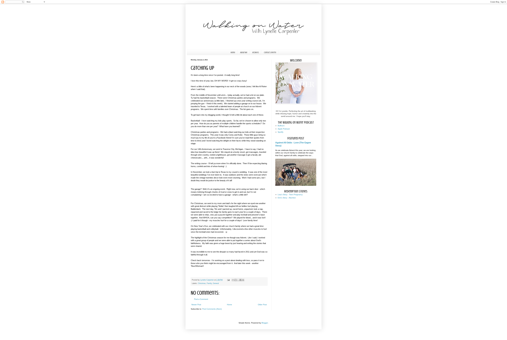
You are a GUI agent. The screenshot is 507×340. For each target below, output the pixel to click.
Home (233, 52)
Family (209, 283)
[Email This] (233, 280)
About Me (243, 52)
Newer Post (196, 305)
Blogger (265, 323)
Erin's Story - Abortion (287, 198)
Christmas (202, 283)
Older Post (262, 305)
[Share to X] (238, 280)
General (216, 283)
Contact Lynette (270, 52)
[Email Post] (228, 280)
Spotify (280, 132)
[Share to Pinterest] (243, 280)
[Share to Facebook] (240, 280)
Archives (255, 52)
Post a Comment (201, 299)
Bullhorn (281, 126)
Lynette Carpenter (207, 280)
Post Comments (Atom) (212, 309)
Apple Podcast (284, 129)
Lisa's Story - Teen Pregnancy (290, 194)
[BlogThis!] (235, 280)
